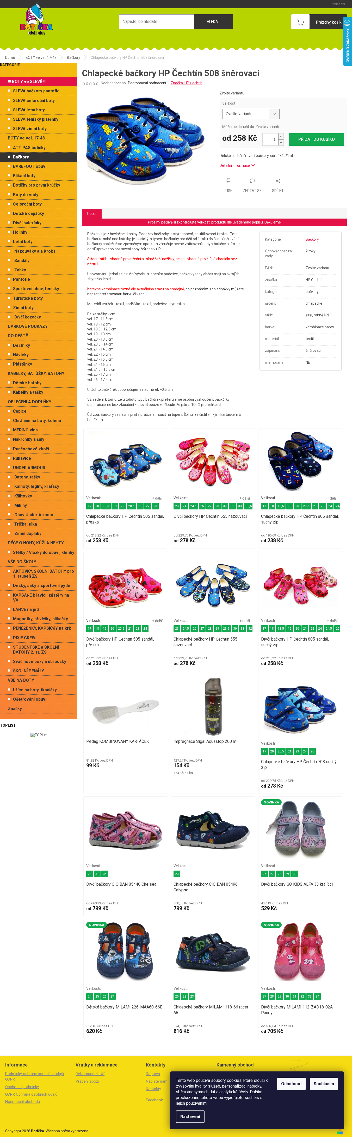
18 (97, 506)
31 (242, 628)
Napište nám (157, 1081)
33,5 (249, 506)
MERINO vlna (25, 429)
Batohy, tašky (27, 477)
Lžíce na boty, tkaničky (35, 689)
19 (115, 506)
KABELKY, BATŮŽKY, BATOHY (36, 373)
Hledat (213, 22)
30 (225, 506)
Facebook (154, 1100)
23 (155, 506)
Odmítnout (291, 1083)
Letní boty (23, 241)
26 (194, 628)
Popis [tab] (91, 214)
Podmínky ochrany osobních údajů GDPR (34, 1076)
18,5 (106, 506)
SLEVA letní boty (29, 109)
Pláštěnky (22, 364)
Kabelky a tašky (28, 392)
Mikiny (20, 505)
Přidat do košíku (316, 139)
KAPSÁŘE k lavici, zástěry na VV (41, 598)
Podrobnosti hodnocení (147, 83)
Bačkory (21, 157)
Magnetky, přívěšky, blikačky (40, 618)
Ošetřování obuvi (29, 699)
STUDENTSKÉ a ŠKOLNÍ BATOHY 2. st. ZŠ (36, 650)
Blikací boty (24, 175)
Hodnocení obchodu (22, 1101)
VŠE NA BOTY (21, 680)
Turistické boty (28, 298)
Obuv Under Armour (34, 514)
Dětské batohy (27, 382)
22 (148, 506)
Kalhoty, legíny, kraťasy (36, 486)
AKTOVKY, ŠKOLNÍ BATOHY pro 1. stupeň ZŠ (43, 574)
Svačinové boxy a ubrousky (39, 661)
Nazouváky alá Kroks (34, 251)
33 (240, 506)
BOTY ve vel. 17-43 (26, 138)
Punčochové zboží (31, 448)
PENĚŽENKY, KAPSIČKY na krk (42, 628)
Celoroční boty (27, 204)
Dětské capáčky (28, 213)
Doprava (153, 1073)
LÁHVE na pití (26, 609)
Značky (15, 708)
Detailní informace (235, 165)
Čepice (20, 411)
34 (317, 996)
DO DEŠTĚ (18, 335)
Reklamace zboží (90, 1073)
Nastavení (190, 1116)
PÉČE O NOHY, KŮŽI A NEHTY (36, 542)
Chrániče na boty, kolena (37, 420)
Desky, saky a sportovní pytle (41, 585)
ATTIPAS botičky (29, 147)
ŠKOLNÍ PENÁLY (28, 670)
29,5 (226, 628)
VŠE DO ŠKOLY (22, 561)
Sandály (21, 260)
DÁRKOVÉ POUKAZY (28, 326)
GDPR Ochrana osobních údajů (31, 1094)
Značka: (186, 83)
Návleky (21, 354)
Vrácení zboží (87, 1081)
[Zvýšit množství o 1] (280, 136)
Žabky (20, 269)
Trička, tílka (25, 524)
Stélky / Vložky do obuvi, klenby (43, 552)
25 (202, 506)
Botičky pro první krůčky (36, 185)
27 (210, 506)
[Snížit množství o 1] (280, 142)
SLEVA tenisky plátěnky (35, 119)
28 (217, 506)
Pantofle (21, 279)
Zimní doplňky (27, 533)
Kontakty (153, 1089)
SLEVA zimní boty (30, 128)
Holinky (20, 232)
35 (105, 874)
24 (184, 506)
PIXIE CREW (24, 637)
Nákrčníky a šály (28, 439)
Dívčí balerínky (27, 222)
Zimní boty (23, 307)
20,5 (131, 506)
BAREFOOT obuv (29, 166)
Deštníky (21, 345)
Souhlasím (324, 1083)
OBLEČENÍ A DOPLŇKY (29, 401)
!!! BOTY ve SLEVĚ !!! (27, 81)
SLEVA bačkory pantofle (36, 90)
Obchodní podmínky (22, 1086)
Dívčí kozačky (27, 317)
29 (217, 628)
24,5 (193, 506)
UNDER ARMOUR (29, 467)
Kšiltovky (23, 496)
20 (122, 506)
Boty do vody (25, 194)
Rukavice (22, 458)
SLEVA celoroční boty (34, 100)
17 (89, 506)
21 (140, 506)
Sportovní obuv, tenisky (36, 288)
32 (232, 506)
